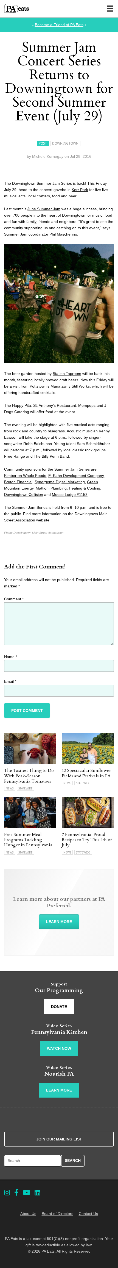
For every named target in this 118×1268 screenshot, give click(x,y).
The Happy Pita (17, 405)
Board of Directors (57, 1213)
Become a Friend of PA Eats (59, 25)
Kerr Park (80, 189)
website (42, 520)
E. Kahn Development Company (76, 475)
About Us (28, 1213)
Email (10, 681)
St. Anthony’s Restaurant (54, 405)
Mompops (86, 405)
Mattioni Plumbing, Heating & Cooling (68, 488)
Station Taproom (67, 373)
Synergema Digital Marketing (60, 482)
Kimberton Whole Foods (25, 475)
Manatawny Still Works (70, 386)
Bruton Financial (18, 482)
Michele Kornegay (47, 156)
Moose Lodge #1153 (70, 494)
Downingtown (65, 143)
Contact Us (88, 1213)
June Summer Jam (43, 209)
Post (43, 143)
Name (10, 656)
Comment (14, 599)
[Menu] (110, 8)
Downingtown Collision (23, 494)
